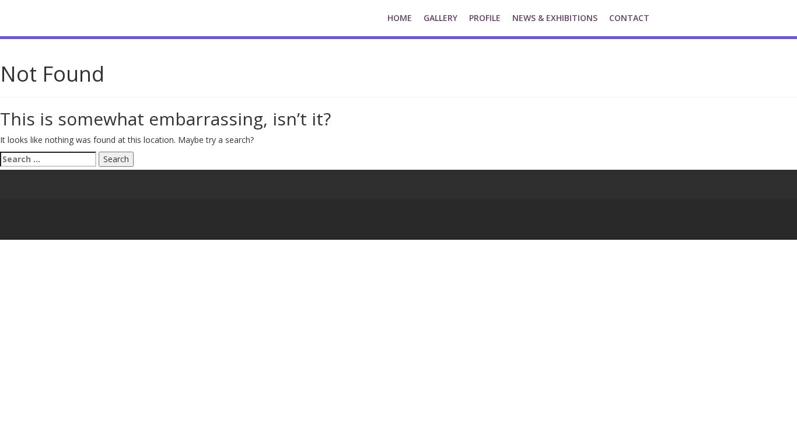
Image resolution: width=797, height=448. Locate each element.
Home (399, 17)
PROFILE (485, 17)
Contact (629, 17)
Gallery (440, 17)
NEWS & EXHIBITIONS (554, 17)
